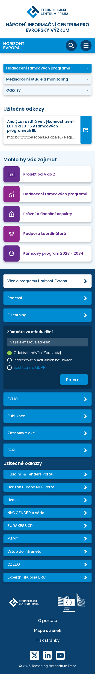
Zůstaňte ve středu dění (30, 332)
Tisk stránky (47, 640)
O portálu (47, 620)
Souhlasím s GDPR (29, 367)
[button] (47, 68)
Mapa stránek (47, 630)
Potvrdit (74, 379)
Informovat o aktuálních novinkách (43, 360)
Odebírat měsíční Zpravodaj (37, 353)
